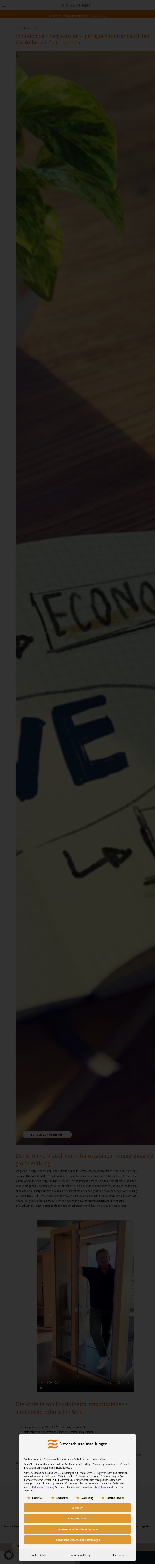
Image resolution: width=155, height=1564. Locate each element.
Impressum (118, 1555)
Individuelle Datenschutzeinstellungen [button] (77, 1540)
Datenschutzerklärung (43, 1487)
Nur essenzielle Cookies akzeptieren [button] (77, 1529)
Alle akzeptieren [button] (77, 1518)
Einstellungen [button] (101, 1487)
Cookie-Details (38, 1555)
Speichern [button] (77, 1508)
